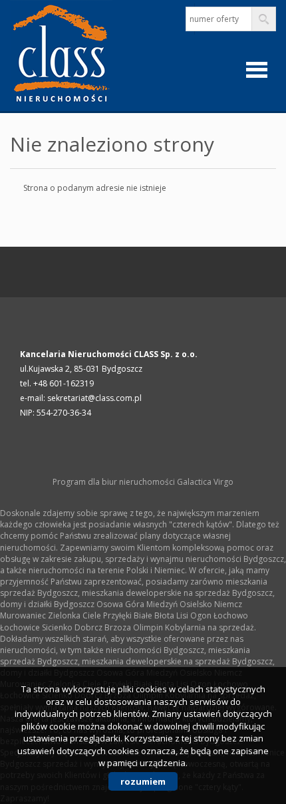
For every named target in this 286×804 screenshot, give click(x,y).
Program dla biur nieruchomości (115, 481)
